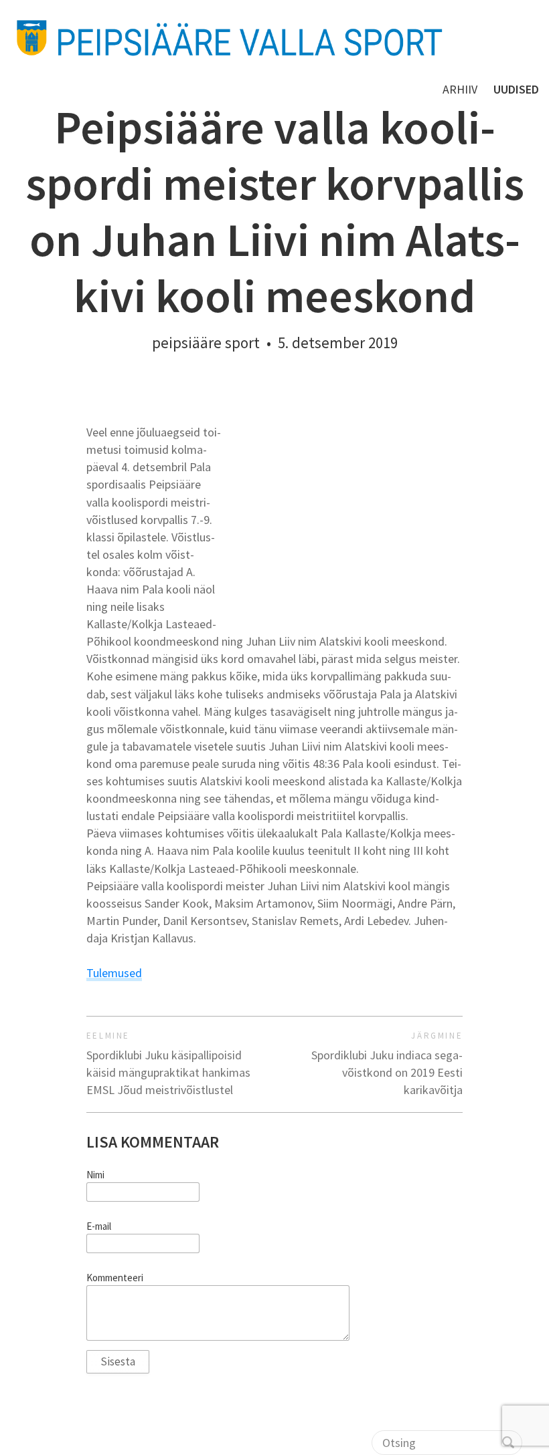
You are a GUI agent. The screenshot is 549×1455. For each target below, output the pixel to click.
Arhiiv (460, 89)
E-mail (98, 1226)
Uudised (516, 89)
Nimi (95, 1175)
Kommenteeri (114, 1278)
